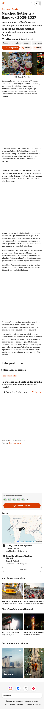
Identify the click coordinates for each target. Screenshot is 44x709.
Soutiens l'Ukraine (31, 701)
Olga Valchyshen (15, 443)
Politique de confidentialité (13, 705)
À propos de (10, 701)
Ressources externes (14, 370)
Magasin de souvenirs (11, 43)
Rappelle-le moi (24, 506)
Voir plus (23, 569)
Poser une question (9, 376)
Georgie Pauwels (24, 77)
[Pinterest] (33, 688)
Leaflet (21, 541)
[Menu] (38, 3)
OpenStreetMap (29, 541)
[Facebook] (18, 688)
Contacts (19, 701)
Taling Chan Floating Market (17, 392)
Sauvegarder (12, 48)
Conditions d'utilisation (32, 705)
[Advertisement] (22, 122)
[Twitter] (25, 688)
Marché (26, 43)
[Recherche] (31, 3)
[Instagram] (10, 688)
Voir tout (9, 71)
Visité (27, 48)
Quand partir (10, 9)
